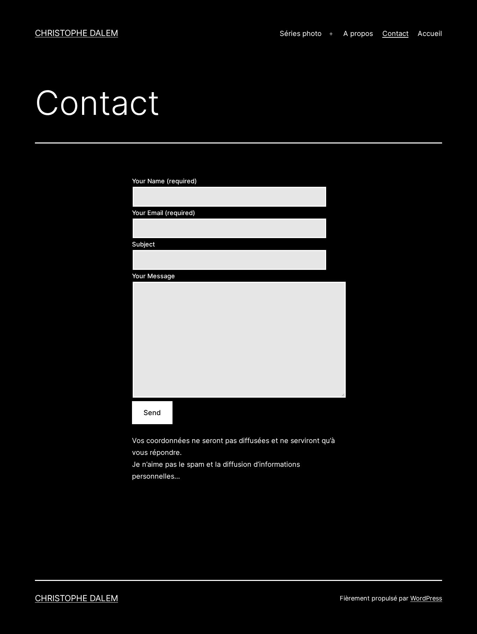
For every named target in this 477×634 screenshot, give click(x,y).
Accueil (430, 33)
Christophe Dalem (76, 33)
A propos (358, 33)
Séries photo (301, 33)
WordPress (426, 598)
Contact (395, 33)
